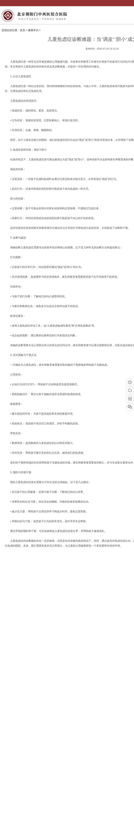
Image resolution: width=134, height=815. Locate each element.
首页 (22, 30)
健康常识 (33, 30)
